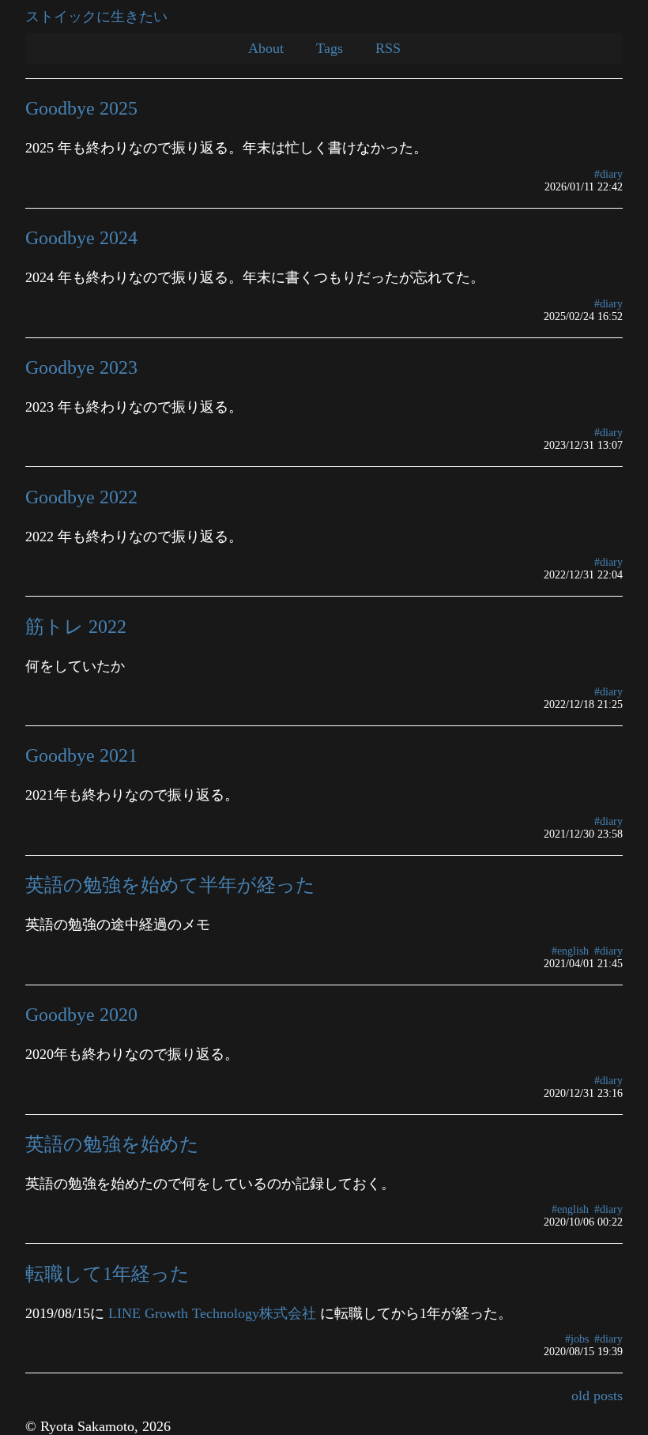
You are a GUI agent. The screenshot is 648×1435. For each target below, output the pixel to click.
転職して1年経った (107, 1273)
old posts (597, 1395)
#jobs (577, 1339)
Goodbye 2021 (81, 755)
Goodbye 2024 (81, 237)
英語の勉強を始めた (112, 1143)
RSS (388, 48)
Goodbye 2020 (81, 1014)
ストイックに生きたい (96, 16)
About (266, 48)
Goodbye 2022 (81, 496)
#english (570, 951)
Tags (329, 48)
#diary (608, 174)
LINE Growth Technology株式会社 (212, 1313)
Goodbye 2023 (81, 367)
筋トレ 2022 (75, 626)
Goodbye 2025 (81, 108)
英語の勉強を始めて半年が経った (170, 884)
